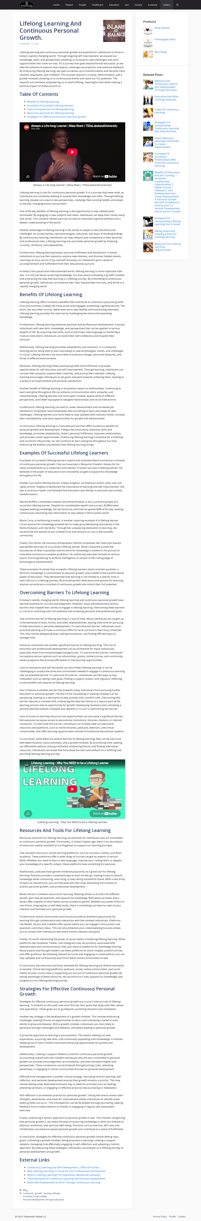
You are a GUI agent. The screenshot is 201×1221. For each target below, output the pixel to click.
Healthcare (97, 4)
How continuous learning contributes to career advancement (167, 142)
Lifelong (31, 23)
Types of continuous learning (167, 111)
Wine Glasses (162, 27)
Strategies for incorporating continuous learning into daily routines (167, 127)
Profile (172, 1216)
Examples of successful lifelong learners (50, 105)
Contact (182, 1216)
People (82, 4)
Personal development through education (43, 1199)
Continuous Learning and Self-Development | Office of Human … (64, 1167)
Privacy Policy (160, 1216)
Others (166, 4)
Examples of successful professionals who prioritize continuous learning (167, 159)
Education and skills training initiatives (166, 98)
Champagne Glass (165, 39)
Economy (152, 4)
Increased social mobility (35, 1196)
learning (56, 23)
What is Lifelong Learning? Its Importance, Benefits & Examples (63, 1175)
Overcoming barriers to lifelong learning (50, 109)
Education (114, 4)
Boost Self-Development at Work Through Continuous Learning (63, 1182)
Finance (69, 4)
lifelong (56, 1193)
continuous (36, 30)
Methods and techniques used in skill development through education (166, 85)
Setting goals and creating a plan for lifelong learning (166, 234)
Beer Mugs (161, 52)
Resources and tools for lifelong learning (50, 113)
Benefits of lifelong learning (43, 101)
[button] (177, 5)
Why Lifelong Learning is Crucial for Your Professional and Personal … (67, 1171)
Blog (25, 1190)
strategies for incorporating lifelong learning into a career (168, 221)
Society (138, 4)
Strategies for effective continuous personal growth (56, 116)
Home (56, 4)
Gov (127, 4)
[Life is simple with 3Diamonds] (27, 5)
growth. (31, 37)
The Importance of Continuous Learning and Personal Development (66, 1178)
